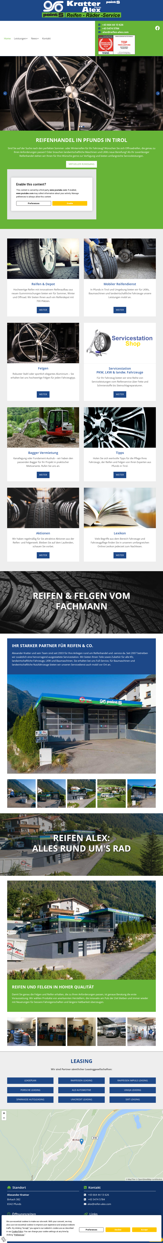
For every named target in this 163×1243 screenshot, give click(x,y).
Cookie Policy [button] (17, 1231)
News (34, 38)
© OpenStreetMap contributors (149, 1179)
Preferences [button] (19, 1235)
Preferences (91, 1230)
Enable (70, 203)
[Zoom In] (4, 1113)
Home (7, 38)
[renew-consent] (3, 1239)
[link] (20, 38)
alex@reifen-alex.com (116, 32)
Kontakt (46, 38)
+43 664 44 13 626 (112, 24)
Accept (144, 1230)
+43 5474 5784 (110, 28)
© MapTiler (130, 1179)
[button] (81, 100)
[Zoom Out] (4, 1118)
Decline (118, 1230)
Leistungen (20, 38)
